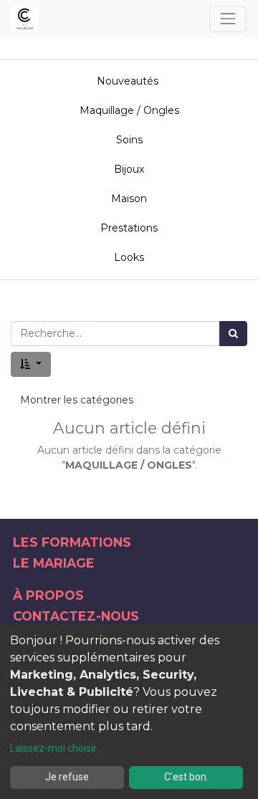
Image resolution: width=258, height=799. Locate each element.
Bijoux (129, 169)
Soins (129, 139)
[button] (31, 364)
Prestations (129, 227)
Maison (129, 198)
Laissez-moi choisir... (56, 748)
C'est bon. (186, 777)
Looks (129, 257)
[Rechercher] (233, 333)
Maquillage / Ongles (129, 110)
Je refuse (67, 777)
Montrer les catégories (76, 399)
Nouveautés (129, 81)
